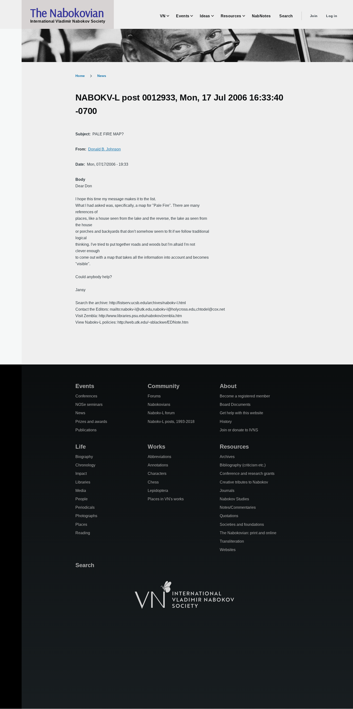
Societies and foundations (242, 524)
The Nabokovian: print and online (248, 533)
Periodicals (85, 507)
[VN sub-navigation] (170, 16)
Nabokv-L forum (161, 413)
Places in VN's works (166, 499)
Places (81, 524)
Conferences (86, 396)
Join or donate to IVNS (239, 430)
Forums (154, 396)
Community (163, 386)
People (81, 499)
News (101, 76)
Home (80, 76)
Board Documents (235, 404)
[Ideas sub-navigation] (215, 16)
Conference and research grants (247, 473)
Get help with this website (241, 413)
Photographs (86, 516)
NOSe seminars (89, 404)
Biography (84, 457)
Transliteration (232, 541)
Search (84, 565)
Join (313, 16)
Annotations (158, 465)
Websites (228, 550)
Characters (157, 473)
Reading (82, 533)
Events (84, 386)
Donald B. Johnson (104, 149)
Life (80, 446)
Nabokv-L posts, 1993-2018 (171, 422)
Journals (227, 491)
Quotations (229, 516)
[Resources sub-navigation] (246, 16)
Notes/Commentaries (238, 507)
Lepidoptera (158, 491)
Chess (153, 482)
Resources (234, 446)
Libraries (82, 482)
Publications (86, 430)
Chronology (85, 465)
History (226, 422)
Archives (227, 457)
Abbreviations (159, 457)
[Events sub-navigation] (194, 16)
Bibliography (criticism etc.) (243, 465)
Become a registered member (245, 396)
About (228, 386)
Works (156, 446)
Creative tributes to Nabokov (244, 482)
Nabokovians (159, 404)
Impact (81, 473)
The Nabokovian (67, 13)
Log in (331, 16)
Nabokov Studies (234, 499)
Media (80, 491)
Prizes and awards (91, 422)
